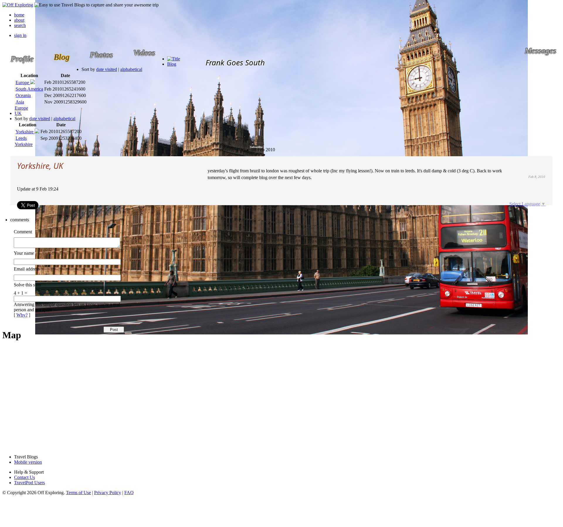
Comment (23, 231)
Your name (24, 253)
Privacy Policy (107, 492)
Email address (27, 268)
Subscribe (256, 147)
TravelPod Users (29, 482)
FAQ (129, 492)
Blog (171, 64)
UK (18, 113)
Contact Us (24, 477)
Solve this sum (27, 284)
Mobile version (28, 462)
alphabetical (131, 69)
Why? (22, 314)
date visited (106, 69)
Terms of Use (78, 492)
